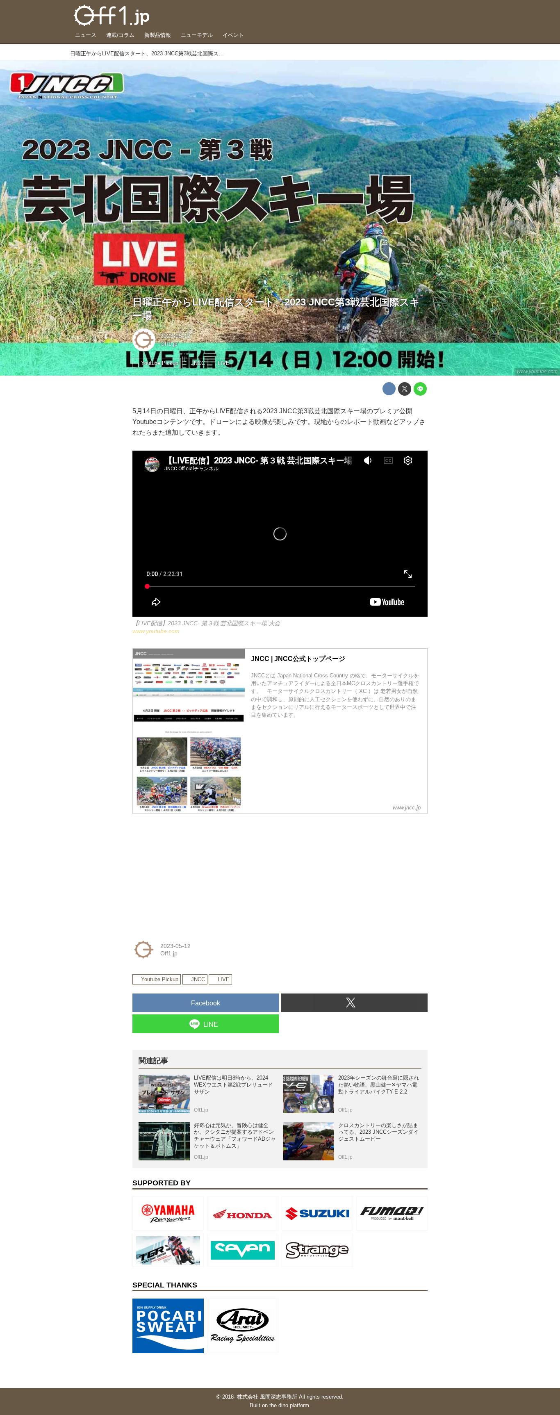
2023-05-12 (175, 336)
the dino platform (289, 1405)
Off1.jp (169, 343)
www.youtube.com (537, 371)
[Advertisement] (193, 871)
